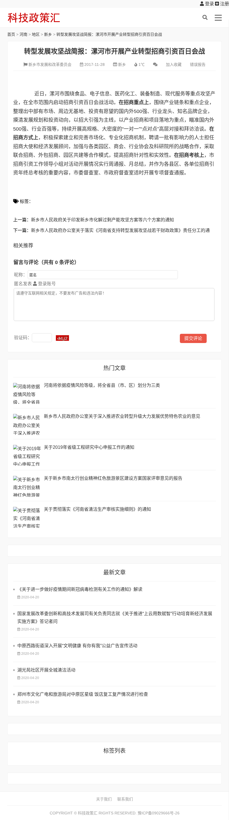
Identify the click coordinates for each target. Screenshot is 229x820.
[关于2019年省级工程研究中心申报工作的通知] (27, 455)
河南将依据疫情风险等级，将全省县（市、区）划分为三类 (102, 385)
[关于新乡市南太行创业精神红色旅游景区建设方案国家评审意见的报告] (27, 486)
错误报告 (198, 64)
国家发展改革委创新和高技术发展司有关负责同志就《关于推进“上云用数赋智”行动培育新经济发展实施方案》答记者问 (114, 617)
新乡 (48, 34)
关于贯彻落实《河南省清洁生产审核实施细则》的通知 (97, 509)
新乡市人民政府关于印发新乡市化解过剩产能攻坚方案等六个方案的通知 (102, 219)
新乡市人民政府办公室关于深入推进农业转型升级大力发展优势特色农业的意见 (122, 416)
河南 (23, 34)
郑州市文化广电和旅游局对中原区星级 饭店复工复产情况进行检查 (82, 694)
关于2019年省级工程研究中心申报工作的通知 (89, 447)
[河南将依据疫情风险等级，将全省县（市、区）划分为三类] (27, 393)
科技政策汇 (33, 17)
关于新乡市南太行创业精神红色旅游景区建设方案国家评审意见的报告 (113, 478)
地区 (36, 34)
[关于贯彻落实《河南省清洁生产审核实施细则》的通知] (27, 517)
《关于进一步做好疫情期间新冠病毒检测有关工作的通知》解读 (79, 589)
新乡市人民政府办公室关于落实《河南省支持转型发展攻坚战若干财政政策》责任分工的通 (120, 230)
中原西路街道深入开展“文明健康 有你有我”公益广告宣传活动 (77, 645)
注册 (224, 3)
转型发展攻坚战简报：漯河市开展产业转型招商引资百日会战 (109, 34)
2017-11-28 (94, 64)
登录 (209, 3)
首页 (11, 34)
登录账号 (46, 283)
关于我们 (104, 799)
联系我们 (125, 799)
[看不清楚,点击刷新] (62, 338)
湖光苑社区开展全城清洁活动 (46, 670)
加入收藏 (174, 64)
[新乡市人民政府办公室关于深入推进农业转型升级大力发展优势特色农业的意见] (27, 424)
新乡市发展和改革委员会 (49, 64)
